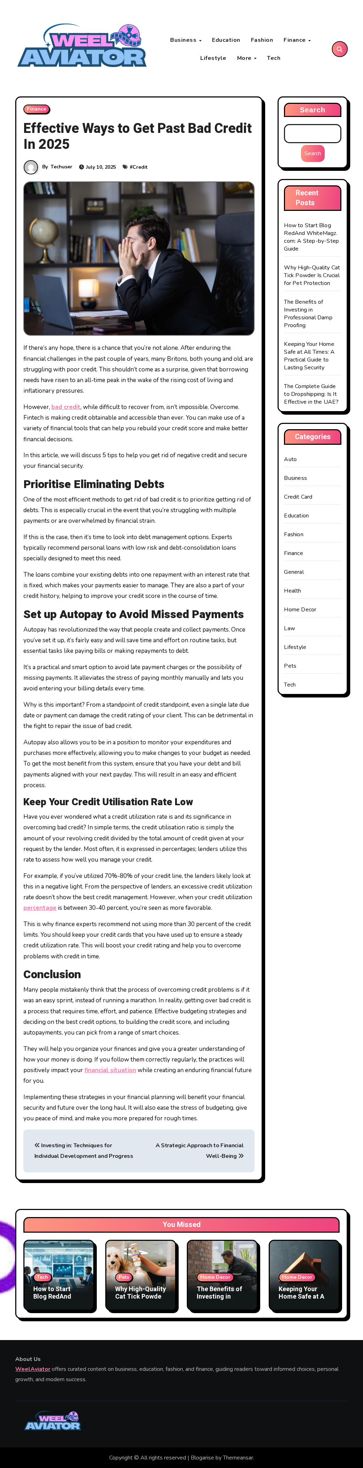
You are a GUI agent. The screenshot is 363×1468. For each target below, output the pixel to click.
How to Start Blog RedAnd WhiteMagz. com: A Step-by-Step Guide (311, 237)
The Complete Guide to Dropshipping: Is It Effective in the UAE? (311, 394)
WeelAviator (32, 1369)
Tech (273, 58)
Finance (295, 40)
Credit (140, 167)
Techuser (61, 166)
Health (292, 591)
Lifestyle (213, 58)
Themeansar (238, 1458)
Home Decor (300, 609)
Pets (290, 666)
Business (184, 40)
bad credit (65, 407)
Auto (290, 459)
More (245, 58)
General (293, 572)
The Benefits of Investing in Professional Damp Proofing (308, 313)
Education (226, 40)
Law (289, 628)
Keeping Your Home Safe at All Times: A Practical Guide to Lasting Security (309, 355)
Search (313, 110)
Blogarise (202, 1458)
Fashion (262, 40)
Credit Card (298, 497)
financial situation (110, 1070)
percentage (39, 908)
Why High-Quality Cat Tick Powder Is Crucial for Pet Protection (312, 275)
